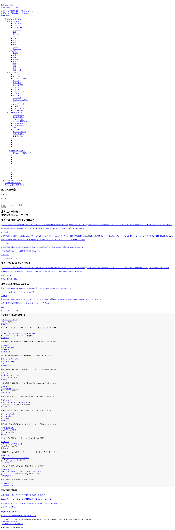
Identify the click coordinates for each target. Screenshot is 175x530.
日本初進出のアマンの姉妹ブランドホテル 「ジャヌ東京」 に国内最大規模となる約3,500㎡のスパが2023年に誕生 (42, 271)
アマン (3, 428)
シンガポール (18, 27)
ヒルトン (4, 331)
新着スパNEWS (6, 275)
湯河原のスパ (6, 393)
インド (15, 47)
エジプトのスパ (18, 129)
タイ (14, 32)
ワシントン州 (18, 110)
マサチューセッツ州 (20, 100)
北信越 (15, 59)
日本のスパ (13, 51)
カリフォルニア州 (19, 78)
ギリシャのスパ (18, 119)
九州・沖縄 (17, 70)
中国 (14, 40)
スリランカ (17, 49)
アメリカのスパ (14, 72)
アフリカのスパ (14, 127)
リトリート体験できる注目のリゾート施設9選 (17, 292)
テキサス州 (17, 87)
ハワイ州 (16, 95)
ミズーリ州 (17, 102)
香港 (14, 42)
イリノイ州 (17, 76)
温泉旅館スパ (15, 359)
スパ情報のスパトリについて (12, 524)
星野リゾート (6, 359)
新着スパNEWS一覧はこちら (11, 279)
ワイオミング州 (18, 108)
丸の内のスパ (6, 406)
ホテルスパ (11, 331)
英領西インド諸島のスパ (22, 153)
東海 (14, 61)
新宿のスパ (5, 448)
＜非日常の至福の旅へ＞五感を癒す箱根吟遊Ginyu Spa (20, 251)
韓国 (14, 44)
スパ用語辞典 (13, 183)
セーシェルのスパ (19, 132)
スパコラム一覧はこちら (10, 310)
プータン (16, 34)
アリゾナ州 (17, 74)
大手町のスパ (6, 352)
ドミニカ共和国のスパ (21, 121)
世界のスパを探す (13, 19)
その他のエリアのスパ (17, 151)
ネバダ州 (16, 93)
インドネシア (18, 23)
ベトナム (16, 36)
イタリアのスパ (18, 115)
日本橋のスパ (6, 476)
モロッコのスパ (18, 134)
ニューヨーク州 (18, 91)
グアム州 (16, 81)
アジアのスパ (14, 21)
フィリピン (17, 30)
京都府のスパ (6, 420)
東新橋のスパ (6, 365)
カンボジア (17, 25)
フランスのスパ (18, 117)
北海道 (15, 53)
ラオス (15, 38)
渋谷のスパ (5, 338)
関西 (14, 64)
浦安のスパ (5, 324)
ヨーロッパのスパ (15, 112)
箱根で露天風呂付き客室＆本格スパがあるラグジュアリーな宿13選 (25, 303)
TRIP (2, 307)
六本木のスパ (6, 462)
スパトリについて (14, 185)
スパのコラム (13, 180)
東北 (14, 55)
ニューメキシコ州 (19, 89)
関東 (14, 57)
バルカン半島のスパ (20, 125)
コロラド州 (17, 83)
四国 (14, 68)
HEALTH (4, 296)
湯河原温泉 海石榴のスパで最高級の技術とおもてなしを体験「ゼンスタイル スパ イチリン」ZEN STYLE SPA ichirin (43, 240)
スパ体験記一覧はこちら (10, 258)
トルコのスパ (18, 123)
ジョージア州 (18, 85)
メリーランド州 (18, 104)
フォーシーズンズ (7, 414)
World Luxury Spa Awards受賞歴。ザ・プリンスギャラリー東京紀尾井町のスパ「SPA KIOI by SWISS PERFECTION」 (42, 228)
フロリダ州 (17, 98)
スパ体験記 (5, 232)
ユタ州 (15, 106)
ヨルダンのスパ (18, 136)
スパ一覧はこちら (7, 485)
